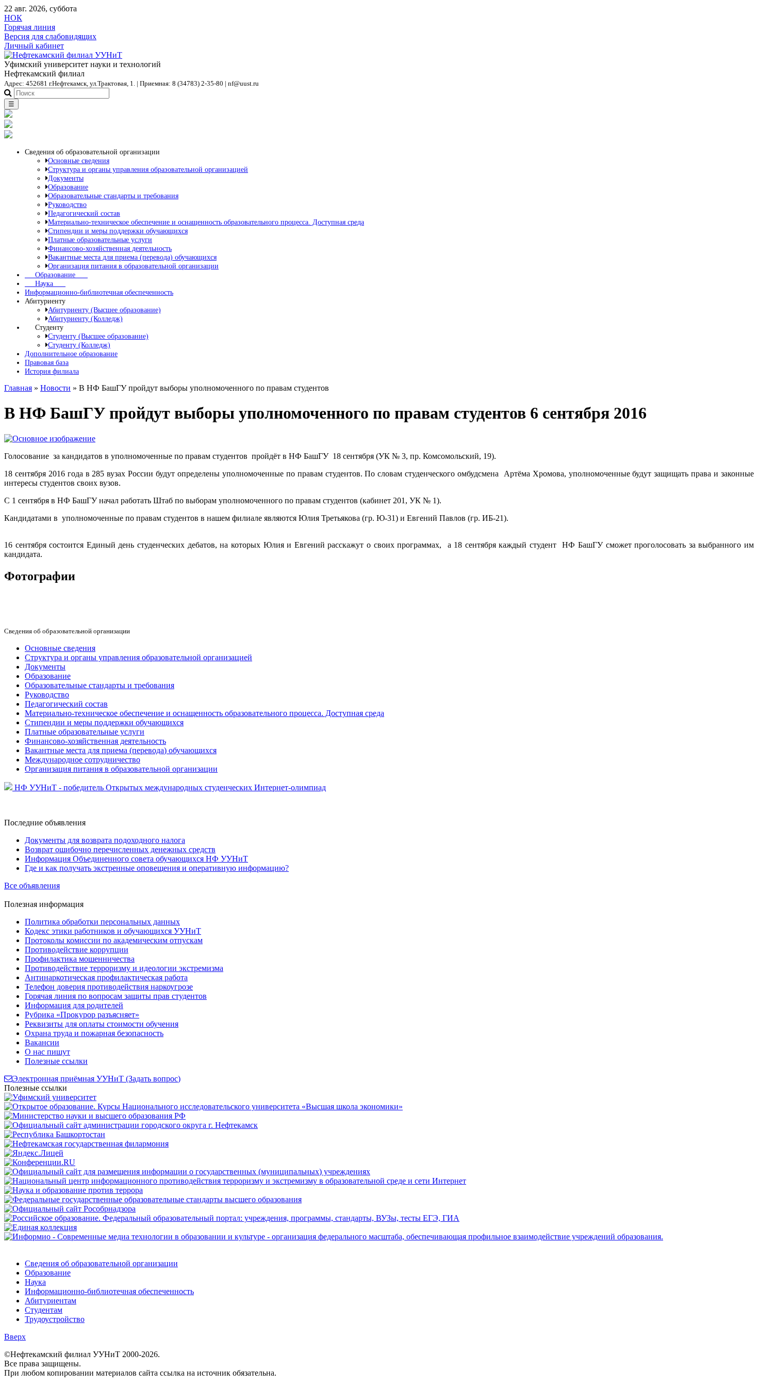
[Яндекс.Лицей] (33, 1153)
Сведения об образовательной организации (101, 1263)
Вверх (15, 1336)
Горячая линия (29, 27)
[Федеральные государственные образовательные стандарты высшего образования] (153, 1199)
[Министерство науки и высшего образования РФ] (95, 1115)
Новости (55, 388)
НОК (13, 17)
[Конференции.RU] (39, 1162)
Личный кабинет (34, 45)
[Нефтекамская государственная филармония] (86, 1143)
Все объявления (32, 885)
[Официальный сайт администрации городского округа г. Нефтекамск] (131, 1125)
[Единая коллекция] (40, 1227)
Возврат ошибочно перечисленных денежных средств (120, 849)
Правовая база (47, 362)
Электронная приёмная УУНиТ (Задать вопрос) (96, 1078)
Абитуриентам (50, 1300)
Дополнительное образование (71, 353)
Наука (45, 283)
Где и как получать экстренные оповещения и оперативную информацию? (157, 868)
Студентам (43, 1309)
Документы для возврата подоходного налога (105, 840)
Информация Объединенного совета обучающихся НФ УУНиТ (136, 858)
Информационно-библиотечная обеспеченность (99, 292)
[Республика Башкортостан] (54, 1134)
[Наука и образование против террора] (73, 1190)
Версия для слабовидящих (50, 36)
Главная (18, 388)
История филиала (52, 371)
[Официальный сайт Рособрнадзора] (70, 1208)
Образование (56, 274)
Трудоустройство (55, 1319)
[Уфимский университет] (50, 1097)
